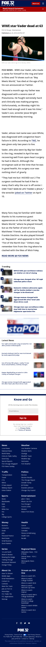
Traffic (5, 472)
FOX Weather (25, 464)
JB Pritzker (24, 485)
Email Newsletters (8, 579)
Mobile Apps (6, 576)
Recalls (23, 538)
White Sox (5, 509)
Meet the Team (7, 586)
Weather (25, 445)
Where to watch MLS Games (28, 611)
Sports (5, 496)
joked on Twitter (23, 192)
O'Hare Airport (7, 485)
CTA (3, 480)
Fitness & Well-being (28, 533)
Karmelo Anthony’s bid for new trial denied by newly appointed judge (16, 354)
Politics (24, 472)
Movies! (24, 509)
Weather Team (26, 456)
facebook (17, 623)
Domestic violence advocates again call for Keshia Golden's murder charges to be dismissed (28, 290)
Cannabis (24, 531)
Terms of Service (24, 430)
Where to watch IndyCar (26, 591)
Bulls (3, 504)
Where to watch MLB (28, 583)
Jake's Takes (25, 499)
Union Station (6, 490)
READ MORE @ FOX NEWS (15, 255)
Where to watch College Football (27, 579)
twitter (25, 623)
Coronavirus (25, 528)
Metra (4, 483)
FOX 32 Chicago (6, 30)
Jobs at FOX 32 (7, 589)
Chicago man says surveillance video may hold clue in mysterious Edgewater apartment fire (29, 309)
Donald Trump (26, 483)
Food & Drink (26, 507)
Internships (5, 591)
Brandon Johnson (27, 488)
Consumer (5, 528)
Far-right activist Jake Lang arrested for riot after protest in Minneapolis (17, 344)
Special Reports (7, 461)
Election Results (26, 477)
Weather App (25, 459)
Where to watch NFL (28, 576)
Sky (3, 514)
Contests (5, 584)
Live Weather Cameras (29, 448)
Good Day (5, 459)
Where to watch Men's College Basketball (29, 596)
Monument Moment (9, 562)
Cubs (3, 507)
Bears (4, 499)
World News (6, 453)
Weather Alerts (26, 451)
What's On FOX (26, 501)
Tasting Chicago (7, 560)
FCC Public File (7, 594)
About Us (6, 570)
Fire (3, 512)
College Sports (7, 517)
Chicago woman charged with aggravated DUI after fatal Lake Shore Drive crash (27, 299)
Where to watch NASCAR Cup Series (28, 587)
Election (24, 475)
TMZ (33, 140)
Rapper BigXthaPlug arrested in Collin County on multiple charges (14, 373)
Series (4, 549)
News (4, 445)
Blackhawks (6, 501)
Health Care (25, 536)
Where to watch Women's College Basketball (27, 601)
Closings (24, 453)
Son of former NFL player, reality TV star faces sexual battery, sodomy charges (15, 364)
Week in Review (7, 555)
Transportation (7, 475)
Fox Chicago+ (26, 504)
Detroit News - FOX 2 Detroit (28, 557)
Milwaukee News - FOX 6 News (29, 553)
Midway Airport (7, 488)
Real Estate (6, 538)
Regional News (28, 549)
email (29, 623)
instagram (21, 623)
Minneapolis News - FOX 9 (28, 562)
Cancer (23, 525)
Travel (4, 477)
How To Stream (7, 573)
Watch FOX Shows (27, 512)
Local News (6, 448)
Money (5, 522)
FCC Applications (7, 597)
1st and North (6, 552)
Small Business (7, 541)
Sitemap (4, 599)
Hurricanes (25, 461)
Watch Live (36, 3)
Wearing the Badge (8, 557)
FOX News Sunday (8, 466)
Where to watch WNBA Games (29, 606)
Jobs (3, 533)
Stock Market (6, 543)
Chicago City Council (28, 490)
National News (7, 451)
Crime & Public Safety (9, 456)
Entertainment (16, 30)
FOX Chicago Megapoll (9, 464)
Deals (4, 531)
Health (24, 522)
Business (5, 525)
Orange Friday (6, 565)
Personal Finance (8, 536)
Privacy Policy (25, 428)
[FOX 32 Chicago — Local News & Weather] (8, 3)
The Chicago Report (28, 480)
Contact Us (5, 581)
